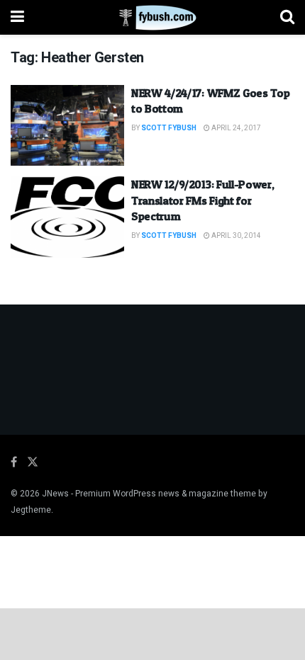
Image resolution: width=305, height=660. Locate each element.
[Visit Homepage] (152, 18)
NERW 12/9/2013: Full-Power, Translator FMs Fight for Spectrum (202, 200)
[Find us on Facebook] (14, 462)
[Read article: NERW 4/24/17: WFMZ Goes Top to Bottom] (67, 125)
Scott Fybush (168, 128)
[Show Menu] (17, 17)
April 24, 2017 (235, 128)
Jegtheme (31, 509)
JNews (55, 493)
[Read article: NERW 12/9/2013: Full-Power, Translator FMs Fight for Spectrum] (67, 216)
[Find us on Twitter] (32, 462)
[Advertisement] (152, 633)
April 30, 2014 (235, 236)
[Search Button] (287, 17)
